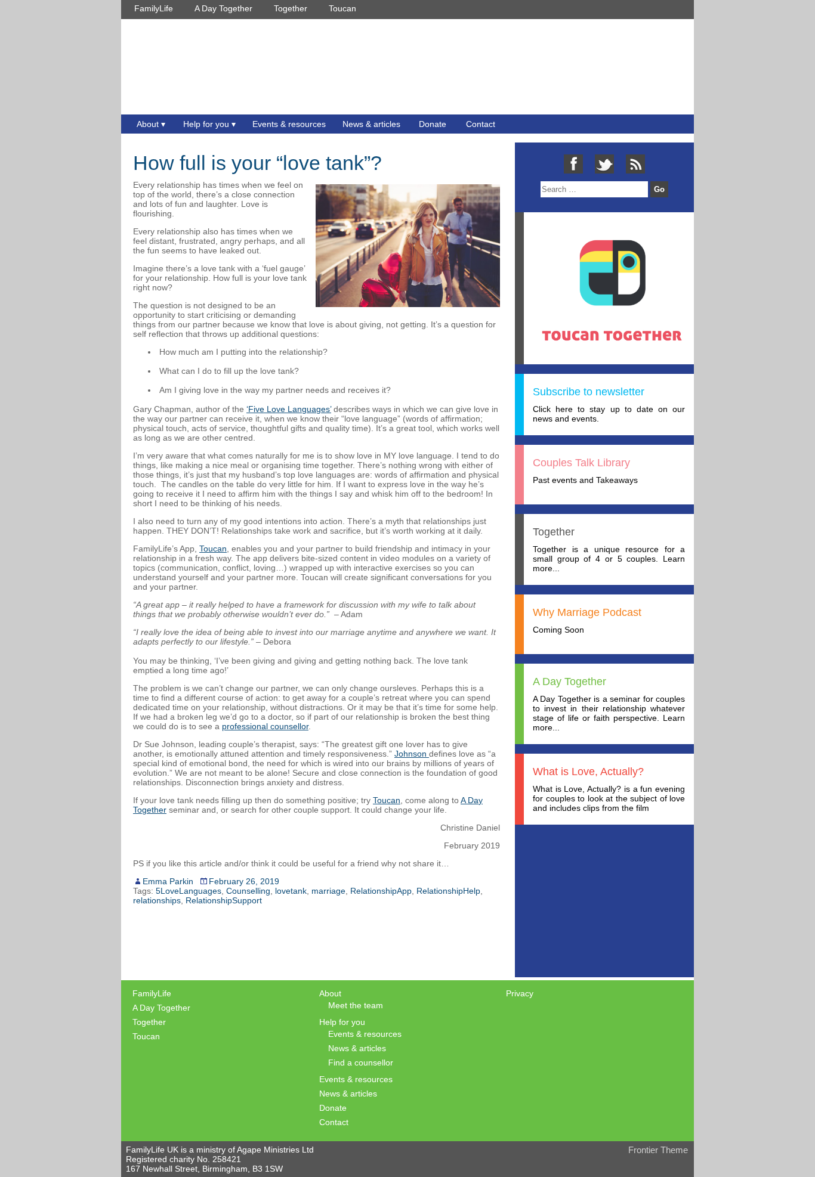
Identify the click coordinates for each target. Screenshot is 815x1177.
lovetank (291, 891)
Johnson (411, 753)
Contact (480, 124)
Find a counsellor (360, 1062)
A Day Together (223, 8)
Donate (432, 124)
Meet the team (355, 1005)
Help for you (206, 124)
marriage (328, 891)
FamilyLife (153, 8)
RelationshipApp (381, 891)
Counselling (248, 891)
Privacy (519, 993)
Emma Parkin (168, 881)
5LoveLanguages (188, 891)
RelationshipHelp (448, 891)
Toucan (342, 8)
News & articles (371, 124)
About (148, 124)
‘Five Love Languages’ (288, 409)
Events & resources (289, 124)
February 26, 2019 (244, 881)
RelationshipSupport (224, 900)
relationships (157, 900)
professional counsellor (265, 726)
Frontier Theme (658, 1150)
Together (290, 8)
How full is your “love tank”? (257, 162)
